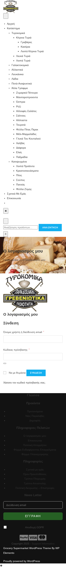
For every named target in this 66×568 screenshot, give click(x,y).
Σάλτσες (21, 115)
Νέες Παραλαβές (34, 415)
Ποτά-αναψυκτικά (22, 83)
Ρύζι (18, 106)
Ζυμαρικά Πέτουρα (27, 92)
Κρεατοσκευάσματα (27, 170)
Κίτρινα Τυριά (23, 37)
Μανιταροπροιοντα (27, 97)
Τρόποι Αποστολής (35, 483)
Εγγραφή (33, 516)
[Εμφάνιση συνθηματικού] (4, 363)
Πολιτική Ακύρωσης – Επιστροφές (34, 487)
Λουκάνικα (17, 74)
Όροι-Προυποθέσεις (34, 474)
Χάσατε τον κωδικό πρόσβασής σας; (24, 382)
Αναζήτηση (50, 227)
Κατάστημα (13, 28)
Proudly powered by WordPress (21, 561)
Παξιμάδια (21, 157)
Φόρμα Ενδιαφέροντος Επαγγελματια (35, 449)
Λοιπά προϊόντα (25, 166)
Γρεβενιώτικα (10, 259)
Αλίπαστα (21, 120)
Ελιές (19, 152)
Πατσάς (20, 184)
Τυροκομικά (18, 33)
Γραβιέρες (26, 42)
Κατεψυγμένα (19, 161)
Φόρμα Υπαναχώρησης (34, 454)
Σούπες (20, 180)
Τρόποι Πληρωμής (35, 478)
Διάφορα (21, 147)
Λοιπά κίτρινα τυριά (32, 51)
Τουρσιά (20, 124)
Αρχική (11, 23)
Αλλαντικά (17, 69)
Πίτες (19, 175)
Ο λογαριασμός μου (34, 435)
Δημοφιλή (34, 420)
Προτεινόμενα (35, 411)
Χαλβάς (20, 143)
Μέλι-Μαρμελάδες (26, 134)
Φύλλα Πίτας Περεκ (27, 129)
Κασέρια (25, 46)
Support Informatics (43, 543)
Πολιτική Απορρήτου (35, 445)
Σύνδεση (36, 373)
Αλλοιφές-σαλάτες (26, 111)
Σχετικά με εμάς (16, 193)
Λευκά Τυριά (23, 56)
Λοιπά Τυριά (23, 60)
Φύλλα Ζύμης (24, 189)
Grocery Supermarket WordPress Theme (27, 548)
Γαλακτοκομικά (20, 65)
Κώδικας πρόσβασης (16, 349)
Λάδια (15, 78)
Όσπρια (20, 101)
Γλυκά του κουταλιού (28, 138)
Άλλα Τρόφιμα (20, 88)
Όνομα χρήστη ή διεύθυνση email (23, 332)
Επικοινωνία (14, 198)
